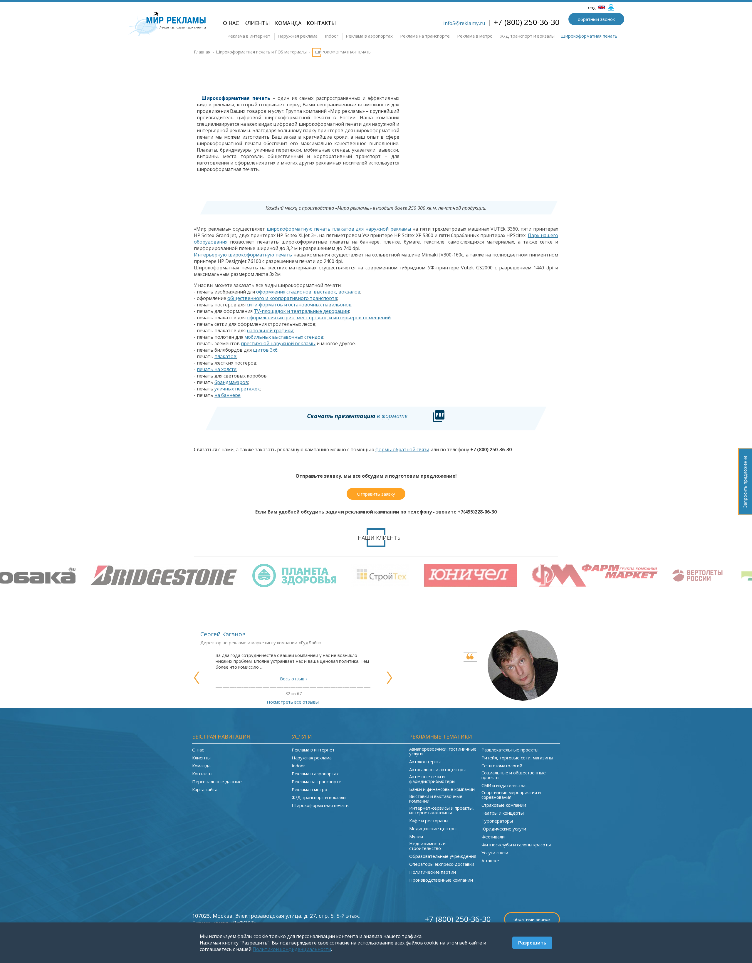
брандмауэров (231, 382)
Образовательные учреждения (442, 856)
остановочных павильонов (320, 304)
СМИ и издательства (503, 785)
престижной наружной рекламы (278, 343)
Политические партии (432, 872)
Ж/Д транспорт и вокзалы (527, 36)
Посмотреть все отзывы (293, 702)
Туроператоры (497, 820)
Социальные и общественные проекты (513, 775)
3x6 (274, 350)
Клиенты (257, 22)
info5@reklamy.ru (464, 23)
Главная (202, 52)
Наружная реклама (298, 36)
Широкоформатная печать (588, 36)
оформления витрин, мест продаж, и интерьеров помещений (319, 317)
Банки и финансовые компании (442, 789)
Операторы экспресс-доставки (441, 864)
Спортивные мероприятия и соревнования (511, 794)
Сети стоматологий (501, 765)
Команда (288, 22)
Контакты (321, 22)
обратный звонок (596, 19)
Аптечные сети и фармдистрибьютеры (432, 779)
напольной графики (270, 330)
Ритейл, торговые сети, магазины (517, 757)
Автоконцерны (425, 761)
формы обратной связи (402, 449)
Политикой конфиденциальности (292, 949)
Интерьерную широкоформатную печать (243, 254)
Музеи (416, 836)
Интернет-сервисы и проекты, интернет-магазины (441, 810)
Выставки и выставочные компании (435, 798)
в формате (357, 416)
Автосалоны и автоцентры (437, 769)
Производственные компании (441, 880)
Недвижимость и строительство (427, 845)
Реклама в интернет (248, 36)
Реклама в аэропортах (369, 36)
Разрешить (532, 942)
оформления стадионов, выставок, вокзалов (308, 291)
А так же (490, 860)
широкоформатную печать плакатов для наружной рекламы (339, 229)
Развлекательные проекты (509, 749)
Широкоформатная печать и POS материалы (261, 52)
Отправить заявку (376, 494)
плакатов (225, 356)
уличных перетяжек (237, 388)
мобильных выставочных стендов (283, 337)
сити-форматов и (267, 304)
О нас (231, 22)
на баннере (227, 395)
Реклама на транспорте (425, 36)
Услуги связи (494, 852)
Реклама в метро (475, 36)
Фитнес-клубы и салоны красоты (516, 844)
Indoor (331, 36)
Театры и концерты (502, 813)
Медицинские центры (432, 828)
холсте (228, 369)
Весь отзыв (292, 679)
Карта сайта (204, 789)
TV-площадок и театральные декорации (301, 311)
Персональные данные (217, 781)
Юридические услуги (503, 828)
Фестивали (493, 836)
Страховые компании (503, 805)
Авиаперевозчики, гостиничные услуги (442, 751)
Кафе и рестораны (428, 820)
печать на (209, 369)
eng (592, 7)
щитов (261, 350)
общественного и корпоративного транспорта (282, 298)
